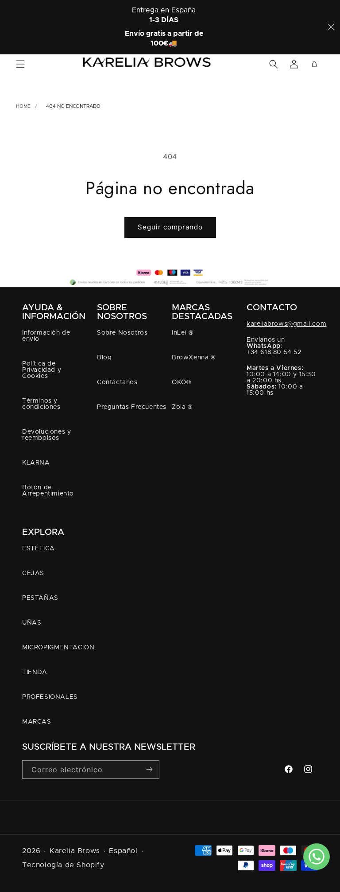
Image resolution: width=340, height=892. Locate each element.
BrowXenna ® (194, 358)
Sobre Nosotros (122, 333)
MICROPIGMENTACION (58, 647)
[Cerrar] (331, 27)
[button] (20, 64)
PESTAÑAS (40, 598)
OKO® (181, 382)
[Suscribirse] (149, 769)
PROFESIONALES (50, 697)
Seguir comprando (170, 227)
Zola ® (182, 407)
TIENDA (34, 672)
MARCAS (36, 722)
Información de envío (46, 336)
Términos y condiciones (41, 404)
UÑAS (31, 623)
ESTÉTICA (38, 548)
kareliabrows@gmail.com (286, 324)
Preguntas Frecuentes (131, 407)
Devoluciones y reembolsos (46, 435)
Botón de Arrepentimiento (48, 490)
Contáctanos (117, 382)
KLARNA (36, 463)
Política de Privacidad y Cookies (41, 370)
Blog (104, 358)
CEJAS (33, 573)
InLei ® (182, 333)
